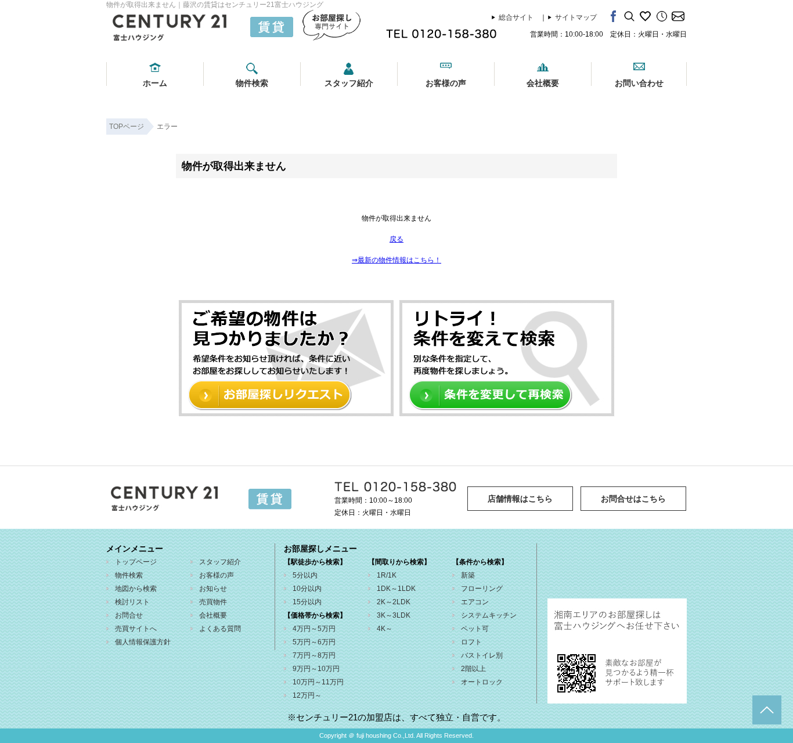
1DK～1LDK (396, 589)
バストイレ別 (482, 655)
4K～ (384, 629)
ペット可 (475, 629)
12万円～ (307, 695)
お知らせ (213, 589)
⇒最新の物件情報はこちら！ (396, 260)
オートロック (482, 682)
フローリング (482, 589)
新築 (468, 575)
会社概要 (543, 83)
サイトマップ (576, 17)
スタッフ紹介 (349, 83)
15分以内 (307, 602)
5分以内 (305, 575)
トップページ (136, 562)
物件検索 (252, 83)
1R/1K (386, 575)
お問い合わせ (639, 83)
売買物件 (213, 602)
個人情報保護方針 (143, 642)
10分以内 (307, 589)
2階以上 (473, 669)
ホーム (155, 83)
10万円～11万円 (318, 682)
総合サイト (516, 17)
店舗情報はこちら (520, 498)
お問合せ (129, 615)
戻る (396, 239)
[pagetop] (766, 709)
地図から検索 (136, 589)
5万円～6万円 (314, 642)
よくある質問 (220, 629)
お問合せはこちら (633, 498)
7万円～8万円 (314, 655)
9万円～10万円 (316, 669)
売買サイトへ (136, 629)
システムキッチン (489, 615)
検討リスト (132, 602)
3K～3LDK (393, 615)
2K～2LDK (393, 602)
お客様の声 (446, 83)
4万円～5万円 (314, 629)
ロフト (471, 642)
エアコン (475, 602)
